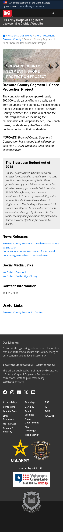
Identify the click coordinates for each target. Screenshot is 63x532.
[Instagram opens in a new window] (12, 392)
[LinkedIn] (19, 392)
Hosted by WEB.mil (30, 468)
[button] (32, 6)
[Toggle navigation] (57, 13)
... (40, 276)
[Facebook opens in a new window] (5, 392)
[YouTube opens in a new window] (33, 392)
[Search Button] (51, 13)
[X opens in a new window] (26, 392)
